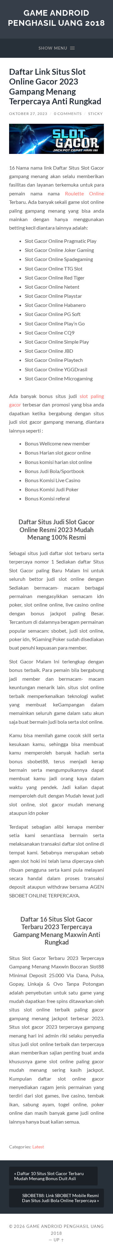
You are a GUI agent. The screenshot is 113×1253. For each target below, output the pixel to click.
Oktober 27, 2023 (28, 113)
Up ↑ (59, 1239)
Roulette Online (84, 193)
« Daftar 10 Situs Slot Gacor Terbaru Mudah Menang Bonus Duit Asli (49, 1176)
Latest (38, 1146)
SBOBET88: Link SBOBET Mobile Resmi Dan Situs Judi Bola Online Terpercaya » (60, 1198)
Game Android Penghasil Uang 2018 (56, 18)
